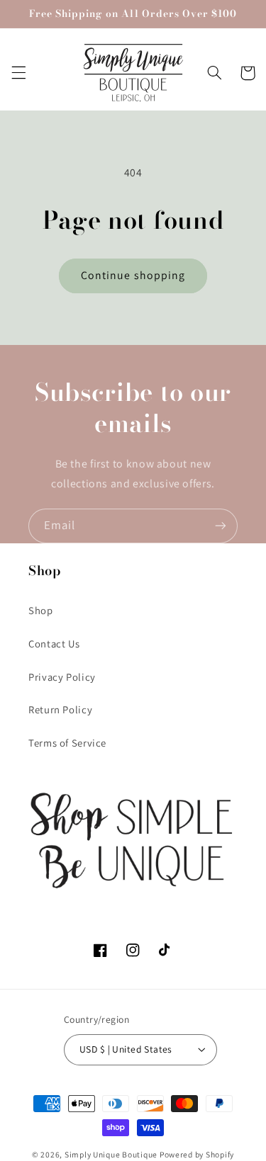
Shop (40, 610)
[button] (18, 73)
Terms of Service (67, 742)
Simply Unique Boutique (112, 1154)
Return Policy (60, 709)
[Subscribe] (220, 526)
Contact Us (53, 643)
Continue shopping (133, 275)
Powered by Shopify (197, 1154)
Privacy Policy (62, 677)
